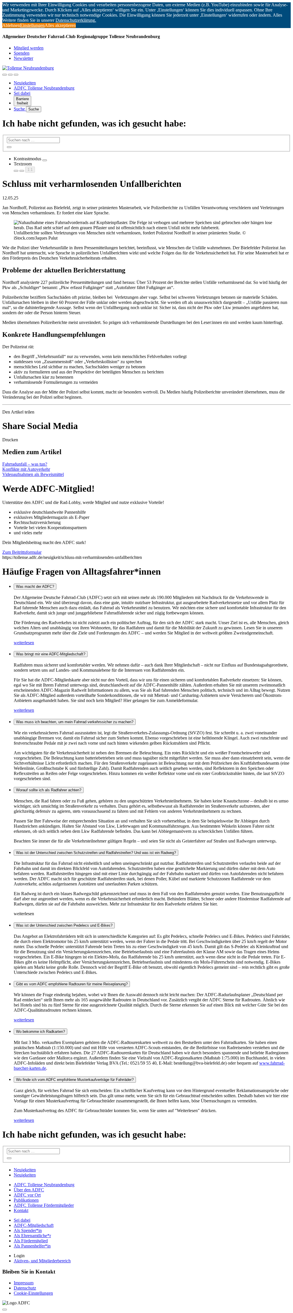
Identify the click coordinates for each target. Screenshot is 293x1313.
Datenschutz (25, 1288)
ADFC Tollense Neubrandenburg (44, 88)
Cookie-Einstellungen (33, 1293)
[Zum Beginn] (4, 1309)
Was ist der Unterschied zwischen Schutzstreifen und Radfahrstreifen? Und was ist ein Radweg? (96, 853)
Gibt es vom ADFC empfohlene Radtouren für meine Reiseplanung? (72, 984)
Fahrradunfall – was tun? (24, 464)
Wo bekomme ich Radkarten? (40, 1031)
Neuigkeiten (25, 82)
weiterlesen (24, 642)
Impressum (23, 1282)
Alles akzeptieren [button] (60, 25)
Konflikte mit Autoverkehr (26, 469)
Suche (20, 108)
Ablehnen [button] (11, 25)
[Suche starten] (9, 147)
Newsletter (23, 58)
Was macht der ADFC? (35, 586)
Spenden (21, 53)
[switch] (44, 160)
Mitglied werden (28, 48)
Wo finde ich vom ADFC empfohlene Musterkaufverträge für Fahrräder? (75, 1079)
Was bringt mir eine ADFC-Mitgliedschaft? (50, 654)
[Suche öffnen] (10, 75)
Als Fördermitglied (31, 1240)
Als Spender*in (28, 1230)
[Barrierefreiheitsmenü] (4, 75)
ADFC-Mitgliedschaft (34, 1225)
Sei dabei (22, 93)
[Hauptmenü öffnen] (16, 75)
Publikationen (26, 1200)
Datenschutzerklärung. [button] (76, 20)
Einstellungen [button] (32, 25)
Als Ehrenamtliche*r (32, 1235)
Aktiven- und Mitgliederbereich (42, 1260)
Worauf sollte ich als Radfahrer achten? (48, 790)
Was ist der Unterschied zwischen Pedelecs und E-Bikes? (64, 925)
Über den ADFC (29, 1189)
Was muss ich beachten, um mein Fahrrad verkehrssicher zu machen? (74, 722)
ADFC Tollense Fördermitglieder (44, 1205)
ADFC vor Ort (27, 1195)
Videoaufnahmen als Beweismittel (33, 474)
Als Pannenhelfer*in (32, 1245)
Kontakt (21, 1210)
